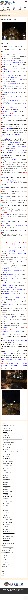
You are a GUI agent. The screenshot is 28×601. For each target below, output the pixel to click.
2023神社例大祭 (5, 480)
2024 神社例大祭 (6, 512)
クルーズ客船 (5, 435)
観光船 (4, 515)
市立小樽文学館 (6, 221)
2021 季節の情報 (6, 505)
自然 (3, 446)
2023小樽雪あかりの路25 (7, 461)
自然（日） (5, 559)
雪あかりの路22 (5, 458)
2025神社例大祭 (5, 493)
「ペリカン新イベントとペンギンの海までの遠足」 (14, 146)
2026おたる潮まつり (6, 494)
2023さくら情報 (5, 453)
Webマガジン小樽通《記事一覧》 (10, 548)
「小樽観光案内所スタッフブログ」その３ (16, 253)
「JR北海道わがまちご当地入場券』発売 (12, 115)
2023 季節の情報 (6, 503)
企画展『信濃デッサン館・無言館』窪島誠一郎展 (14, 225)
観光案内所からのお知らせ (10, 12)
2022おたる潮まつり (6, 519)
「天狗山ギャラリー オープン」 (9, 68)
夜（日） (4, 561)
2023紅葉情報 (5, 510)
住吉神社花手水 (5, 470)
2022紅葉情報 (5, 498)
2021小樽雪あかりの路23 (7, 501)
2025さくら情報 (5, 447)
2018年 (2, 573)
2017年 (2, 575)
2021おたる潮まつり (6, 531)
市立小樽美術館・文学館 (7, 433)
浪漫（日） (5, 562)
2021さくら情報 (5, 454)
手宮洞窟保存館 (6, 196)
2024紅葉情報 (5, 487)
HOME (1, 12)
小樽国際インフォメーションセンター (9, 451)
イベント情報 (5, 428)
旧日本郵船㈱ (5, 187)
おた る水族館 (5, 139)
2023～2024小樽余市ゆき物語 (8, 536)
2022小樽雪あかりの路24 (7, 522)
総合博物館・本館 (7, 155)
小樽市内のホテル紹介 (6, 486)
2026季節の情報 (5, 538)
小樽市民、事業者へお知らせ (6, 552)
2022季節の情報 (5, 517)
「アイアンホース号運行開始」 (9, 301)
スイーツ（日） (5, 557)
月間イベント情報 (6, 440)
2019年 (2, 571)
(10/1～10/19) (9, 77)
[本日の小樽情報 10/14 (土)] (14, 40)
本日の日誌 (5, 426)
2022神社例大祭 (5, 475)
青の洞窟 (4, 541)
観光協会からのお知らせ (5, 550)
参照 (16, 81)
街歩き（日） (5, 564)
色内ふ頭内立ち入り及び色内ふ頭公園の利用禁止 (14, 134)
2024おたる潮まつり (6, 479)
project (2, 545)
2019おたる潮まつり (6, 496)
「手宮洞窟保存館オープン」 (9, 304)
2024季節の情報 (5, 529)
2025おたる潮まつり (6, 491)
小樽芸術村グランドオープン (9, 111)
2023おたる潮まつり (6, 500)
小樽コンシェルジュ (6, 508)
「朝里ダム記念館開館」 (8, 103)
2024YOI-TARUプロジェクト (8, 543)
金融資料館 (5, 230)
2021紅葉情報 (5, 489)
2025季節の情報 (5, 526)
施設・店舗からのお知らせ (7, 430)
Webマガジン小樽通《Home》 (8, 547)
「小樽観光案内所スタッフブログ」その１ (16, 250)
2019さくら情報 (5, 468)
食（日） (4, 555)
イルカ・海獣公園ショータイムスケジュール (13, 150)
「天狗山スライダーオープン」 (9, 274)
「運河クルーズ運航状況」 (8, 75)
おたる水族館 (5, 432)
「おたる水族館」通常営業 (8, 293)
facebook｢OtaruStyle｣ (15, 242)
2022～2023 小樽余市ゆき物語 (8, 533)
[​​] (1, 139)
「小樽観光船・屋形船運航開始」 (10, 83)
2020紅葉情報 (5, 482)
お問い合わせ (14, 589)
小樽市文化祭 (5, 119)
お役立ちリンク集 (7, 589)
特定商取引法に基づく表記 (13, 590)
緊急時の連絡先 (21, 589)
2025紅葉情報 (5, 477)
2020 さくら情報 (6, 540)
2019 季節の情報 (6, 524)
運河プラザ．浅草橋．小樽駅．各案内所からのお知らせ (12, 439)
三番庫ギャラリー (6, 473)
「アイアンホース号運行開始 (9, 159)
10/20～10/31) (15, 77)
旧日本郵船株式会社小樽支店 (8, 442)
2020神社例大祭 (5, 534)
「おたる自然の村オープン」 (9, 96)
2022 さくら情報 (6, 456)
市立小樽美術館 (6, 205)
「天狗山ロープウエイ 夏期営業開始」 (11, 270)
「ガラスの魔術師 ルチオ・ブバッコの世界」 (12, 79)
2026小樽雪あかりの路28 (7, 465)
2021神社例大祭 (5, 484)
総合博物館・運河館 (7, 177)
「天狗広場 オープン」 (7, 71)
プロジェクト (3, 566)
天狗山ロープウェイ (6, 444)
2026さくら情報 (5, 449)
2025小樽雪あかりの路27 (7, 472)
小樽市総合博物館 (6, 437)
